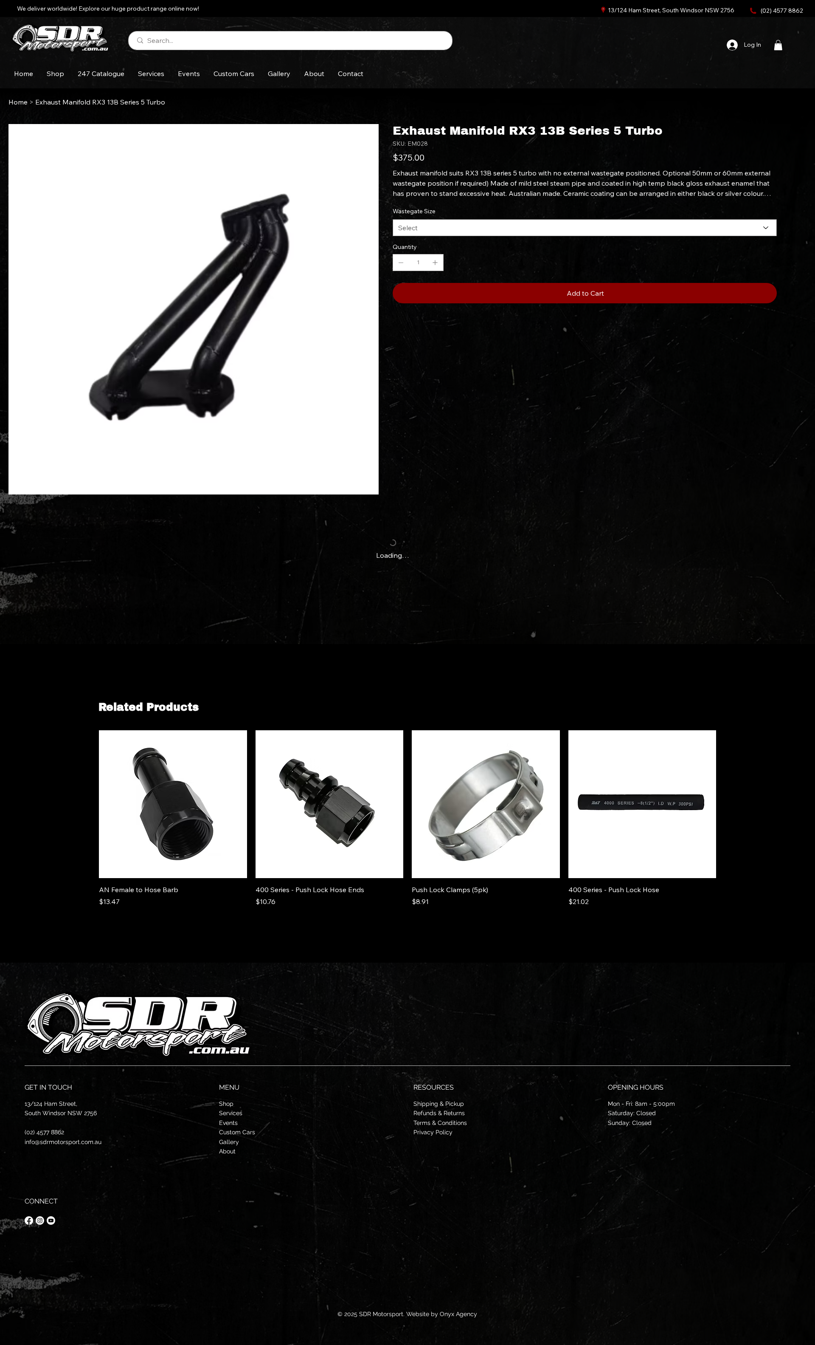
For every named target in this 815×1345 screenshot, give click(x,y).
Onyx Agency (458, 1314)
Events (228, 1122)
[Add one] (435, 262)
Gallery (229, 1142)
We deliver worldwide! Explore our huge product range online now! (108, 8)
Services (230, 1113)
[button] (778, 45)
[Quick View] (173, 800)
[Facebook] (29, 1220)
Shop (226, 1103)
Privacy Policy (432, 1132)
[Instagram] (40, 1220)
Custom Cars (237, 1132)
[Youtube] (51, 1220)
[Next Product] (728, 799)
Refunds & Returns (439, 1113)
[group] (408, 818)
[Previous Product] (87, 799)
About (227, 1151)
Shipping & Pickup (438, 1103)
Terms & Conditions (440, 1122)
